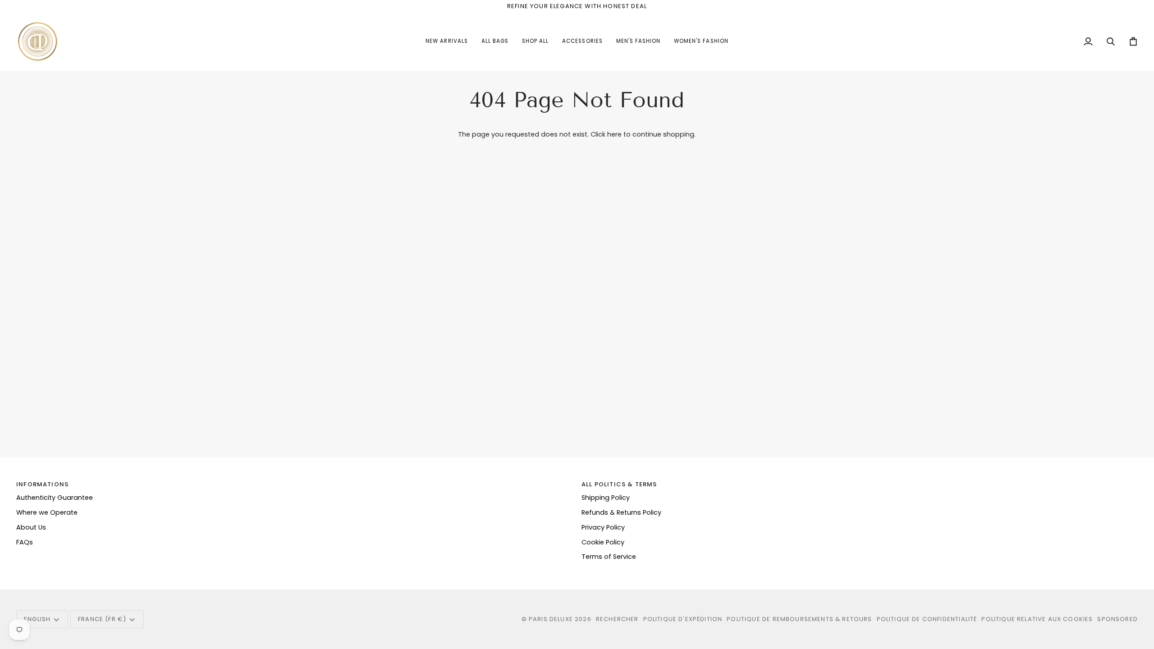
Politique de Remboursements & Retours (799, 619)
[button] (582, 41)
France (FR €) (102, 619)
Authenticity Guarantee (54, 497)
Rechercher (617, 619)
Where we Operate (47, 512)
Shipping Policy (606, 497)
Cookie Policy (603, 542)
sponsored (1117, 619)
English (37, 619)
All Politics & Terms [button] (619, 484)
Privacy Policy (603, 527)
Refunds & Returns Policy (621, 512)
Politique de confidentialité (927, 619)
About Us (31, 527)
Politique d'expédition (683, 619)
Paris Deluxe (551, 619)
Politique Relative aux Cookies (1037, 619)
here (614, 134)
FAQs (24, 542)
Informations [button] (42, 484)
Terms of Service (609, 556)
